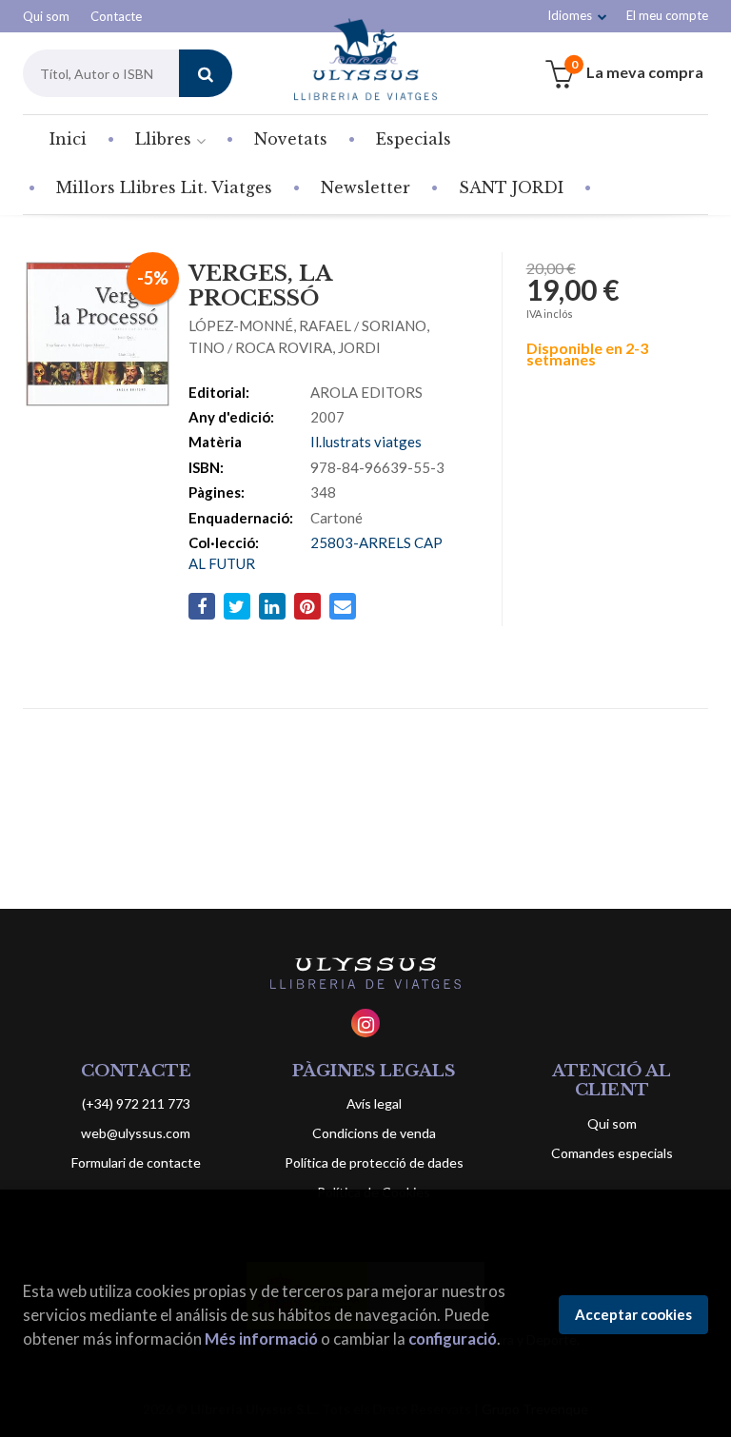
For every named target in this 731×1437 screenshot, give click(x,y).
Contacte (116, 16)
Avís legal (374, 1103)
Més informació (261, 1338)
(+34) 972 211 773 (136, 1103)
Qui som (46, 16)
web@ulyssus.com (135, 1133)
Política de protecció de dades (374, 1162)
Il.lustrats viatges (366, 441)
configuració (452, 1338)
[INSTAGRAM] (365, 1023)
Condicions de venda (374, 1133)
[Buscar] (205, 73)
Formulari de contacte (136, 1162)
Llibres (165, 138)
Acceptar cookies (633, 1314)
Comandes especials (612, 1153)
